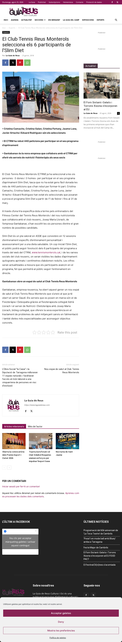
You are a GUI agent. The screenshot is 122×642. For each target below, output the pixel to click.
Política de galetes (58, 637)
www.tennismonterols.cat (45, 252)
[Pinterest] (20, 62)
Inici (6, 20)
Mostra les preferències (61, 630)
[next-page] (9, 468)
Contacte (79, 2)
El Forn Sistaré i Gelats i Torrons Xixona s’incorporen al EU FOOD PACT (100, 555)
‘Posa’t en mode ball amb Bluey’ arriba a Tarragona (100, 540)
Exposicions (88, 20)
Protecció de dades (94, 2)
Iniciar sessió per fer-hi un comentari (21, 486)
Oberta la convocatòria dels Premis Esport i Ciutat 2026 (13, 455)
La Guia (32, 2)
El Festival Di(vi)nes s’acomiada (99, 565)
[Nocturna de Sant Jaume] (67, 441)
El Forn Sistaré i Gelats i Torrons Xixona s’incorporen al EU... (100, 106)
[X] (117, 2)
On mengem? (54, 20)
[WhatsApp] (27, 62)
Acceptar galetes (61, 613)
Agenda (14, 20)
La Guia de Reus (13, 55)
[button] (116, 20)
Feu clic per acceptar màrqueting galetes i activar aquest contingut (20, 541)
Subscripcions (54, 2)
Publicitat (42, 2)
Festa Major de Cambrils (96, 547)
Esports (100, 20)
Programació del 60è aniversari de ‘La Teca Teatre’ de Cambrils (101, 532)
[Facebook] (112, 2)
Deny (61, 621)
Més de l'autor (35, 426)
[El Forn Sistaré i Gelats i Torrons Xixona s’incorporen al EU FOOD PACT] (102, 85)
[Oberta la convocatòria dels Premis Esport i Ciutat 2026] (14, 441)
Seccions (39, 20)
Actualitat (26, 20)
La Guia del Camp (71, 20)
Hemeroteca (68, 2)
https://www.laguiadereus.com (37, 405)
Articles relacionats (14, 426)
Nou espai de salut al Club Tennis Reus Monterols (61, 371)
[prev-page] (4, 468)
